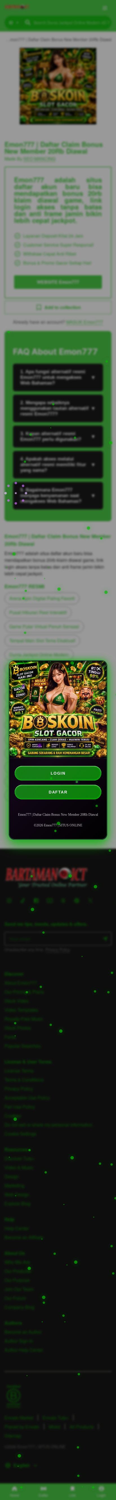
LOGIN (58, 773)
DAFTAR (58, 792)
